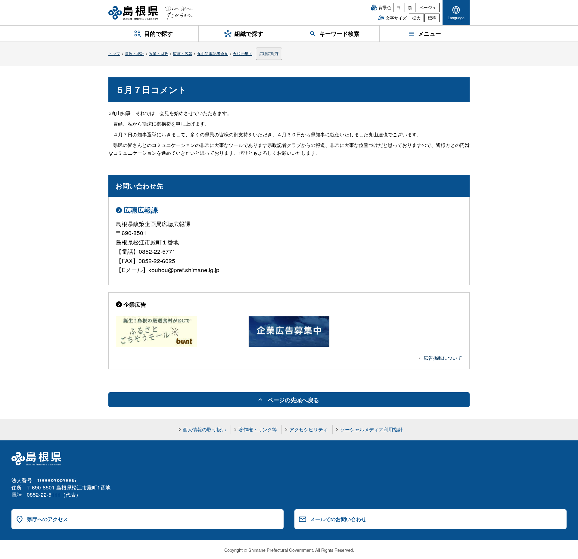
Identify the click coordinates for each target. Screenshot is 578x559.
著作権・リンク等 (257, 429)
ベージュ (427, 7)
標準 (432, 18)
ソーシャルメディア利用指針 (371, 429)
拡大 (416, 18)
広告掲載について (443, 357)
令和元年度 (242, 53)
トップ (114, 53)
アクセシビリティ (308, 429)
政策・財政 (158, 53)
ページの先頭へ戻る (293, 400)
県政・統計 (134, 53)
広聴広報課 (269, 53)
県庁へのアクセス (47, 519)
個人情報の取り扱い (204, 429)
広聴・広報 (182, 53)
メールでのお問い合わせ (338, 519)
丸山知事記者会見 (212, 53)
